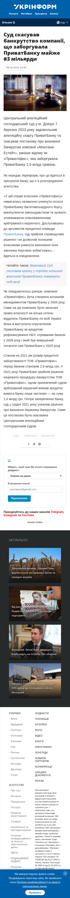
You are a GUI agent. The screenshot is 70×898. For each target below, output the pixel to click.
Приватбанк (30, 436)
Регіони (15, 752)
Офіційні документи (43, 774)
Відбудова (17, 724)
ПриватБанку (13, 234)
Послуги (13, 13)
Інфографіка (43, 746)
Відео (39, 735)
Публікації (42, 718)
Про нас (15, 790)
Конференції (43, 766)
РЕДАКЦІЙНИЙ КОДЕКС (19, 860)
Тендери (16, 821)
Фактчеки (16, 741)
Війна (14, 718)
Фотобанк (26, 13)
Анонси (54, 13)
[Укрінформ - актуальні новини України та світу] (35, 7)
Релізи (39, 780)
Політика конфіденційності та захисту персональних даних (21, 841)
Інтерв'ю (41, 724)
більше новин (35, 522)
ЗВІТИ (14, 852)
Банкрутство (48, 436)
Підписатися (19, 498)
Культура (16, 763)
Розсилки (16, 866)
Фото (38, 730)
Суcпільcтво (18, 758)
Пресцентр (41, 13)
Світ (13, 746)
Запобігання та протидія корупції (21, 828)
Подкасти (42, 713)
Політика (16, 729)
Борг (16, 436)
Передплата (18, 801)
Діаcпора (16, 769)
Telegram (57, 511)
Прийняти (35, 892)
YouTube (28, 515)
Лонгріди (41, 752)
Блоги (39, 741)
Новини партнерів (42, 760)
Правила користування (19, 814)
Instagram (10, 515)
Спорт (14, 774)
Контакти (16, 796)
